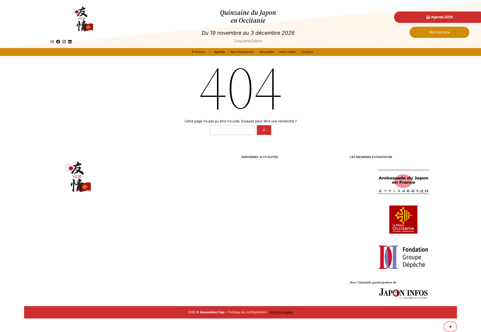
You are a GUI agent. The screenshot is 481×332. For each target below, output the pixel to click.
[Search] (264, 130)
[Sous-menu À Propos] (210, 52)
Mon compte (439, 32)
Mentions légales (281, 312)
